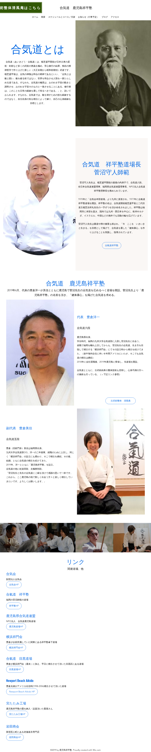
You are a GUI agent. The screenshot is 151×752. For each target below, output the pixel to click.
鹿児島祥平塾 (82, 7)
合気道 (66, 7)
